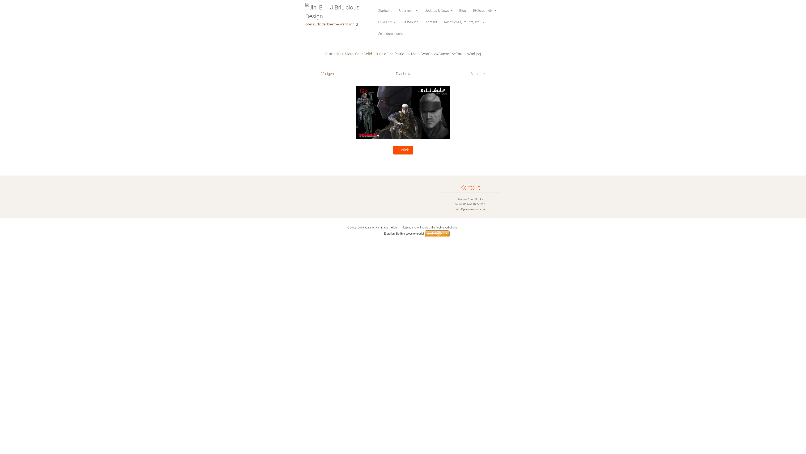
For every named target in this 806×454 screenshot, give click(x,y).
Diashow (403, 74)
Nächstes (479, 74)
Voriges (327, 74)
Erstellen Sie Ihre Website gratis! (404, 233)
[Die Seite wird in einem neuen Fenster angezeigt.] (403, 113)
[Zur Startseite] (335, 12)
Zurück (403, 150)
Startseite (333, 54)
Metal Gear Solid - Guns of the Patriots (376, 54)
